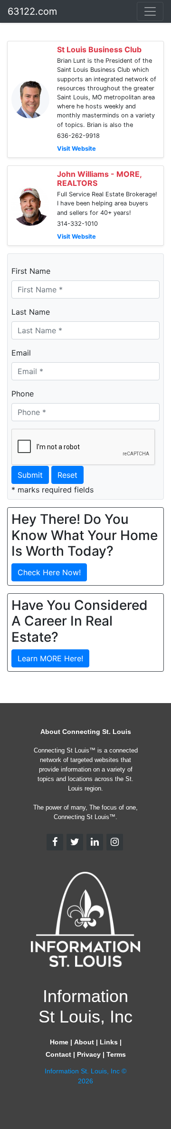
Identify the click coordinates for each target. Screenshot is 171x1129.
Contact (58, 1054)
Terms (116, 1054)
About (84, 1042)
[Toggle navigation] (150, 11)
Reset (67, 475)
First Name (30, 271)
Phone (22, 393)
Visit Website (76, 148)
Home (59, 1042)
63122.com (32, 11)
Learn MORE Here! (50, 658)
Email (21, 352)
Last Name (30, 312)
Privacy (89, 1054)
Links (109, 1042)
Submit (30, 475)
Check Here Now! (49, 572)
